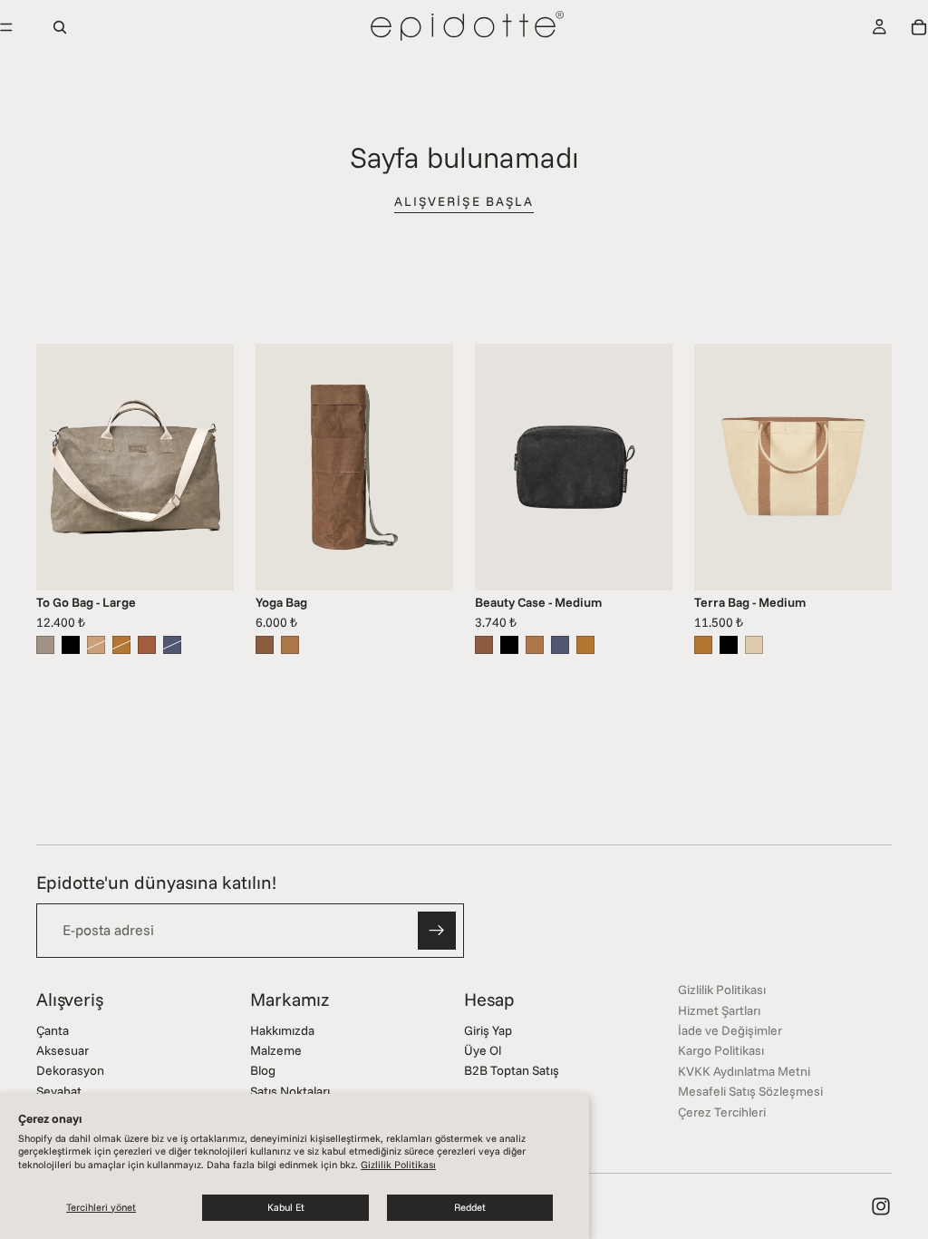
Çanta (52, 1030)
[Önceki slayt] (56, 467)
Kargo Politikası (721, 1050)
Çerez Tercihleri (722, 1112)
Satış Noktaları (290, 1091)
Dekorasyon (70, 1070)
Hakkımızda (282, 1030)
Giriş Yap (488, 1030)
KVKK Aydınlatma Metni (744, 1071)
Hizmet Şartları (719, 1010)
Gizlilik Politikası (398, 1164)
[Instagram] (881, 1206)
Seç (221, 562)
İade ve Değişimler (730, 1030)
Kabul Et (285, 1207)
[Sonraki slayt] (214, 467)
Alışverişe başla (464, 201)
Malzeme (276, 1050)
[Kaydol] (437, 931)
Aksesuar (62, 1050)
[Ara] (60, 27)
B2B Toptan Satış (511, 1070)
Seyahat (59, 1091)
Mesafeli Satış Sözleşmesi (750, 1091)
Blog (263, 1070)
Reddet (470, 1207)
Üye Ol (482, 1050)
